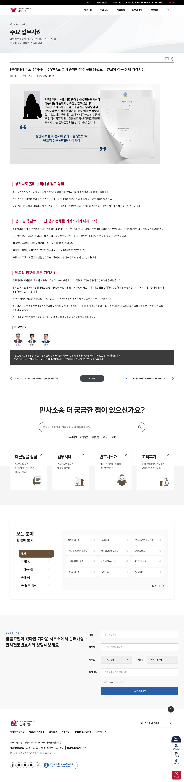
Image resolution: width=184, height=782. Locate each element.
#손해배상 (72, 437)
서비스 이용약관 (17, 731)
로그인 (89, 2)
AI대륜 (171, 2)
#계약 (114, 437)
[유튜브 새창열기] (31, 765)
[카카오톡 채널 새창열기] (25, 765)
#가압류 (95, 437)
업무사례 (104, 10)
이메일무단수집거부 (83, 731)
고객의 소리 (116, 2)
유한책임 (65, 731)
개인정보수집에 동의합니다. (115, 682)
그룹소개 (88, 10)
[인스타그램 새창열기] (37, 765)
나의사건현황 (102, 2)
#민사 (105, 437)
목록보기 (92, 378)
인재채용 (158, 2)
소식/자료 (153, 10)
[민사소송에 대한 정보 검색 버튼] (139, 427)
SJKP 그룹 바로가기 (149, 723)
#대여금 (84, 437)
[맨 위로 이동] (171, 709)
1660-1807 (139, 2)
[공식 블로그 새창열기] (19, 765)
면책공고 (53, 731)
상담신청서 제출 (139, 691)
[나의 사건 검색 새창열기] (13, 765)
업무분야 (121, 10)
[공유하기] (172, 59)
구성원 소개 (137, 10)
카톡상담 (176, 756)
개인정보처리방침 (37, 731)
